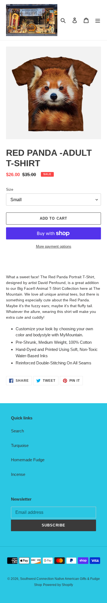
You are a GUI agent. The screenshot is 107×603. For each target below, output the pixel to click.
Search (17, 431)
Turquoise (20, 445)
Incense (18, 474)
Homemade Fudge (27, 459)
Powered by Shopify (58, 585)
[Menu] (97, 20)
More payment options (53, 246)
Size (9, 189)
